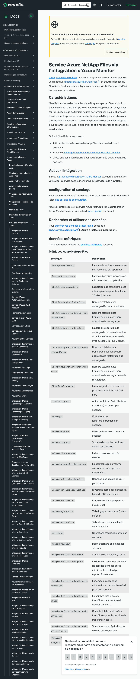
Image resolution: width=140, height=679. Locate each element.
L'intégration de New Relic (63, 77)
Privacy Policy (69, 669)
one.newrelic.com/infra (62, 229)
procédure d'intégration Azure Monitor (80, 176)
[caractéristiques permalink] (78, 97)
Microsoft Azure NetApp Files (81, 81)
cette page (90, 43)
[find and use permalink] (108, 220)
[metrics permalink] (83, 238)
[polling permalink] (92, 189)
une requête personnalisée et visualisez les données (91, 152)
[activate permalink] (83, 170)
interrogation (95, 210)
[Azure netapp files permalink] (90, 251)
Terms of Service (81, 669)
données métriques (91, 244)
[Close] (131, 642)
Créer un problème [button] (117, 52)
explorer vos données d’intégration (74, 225)
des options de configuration (70, 199)
